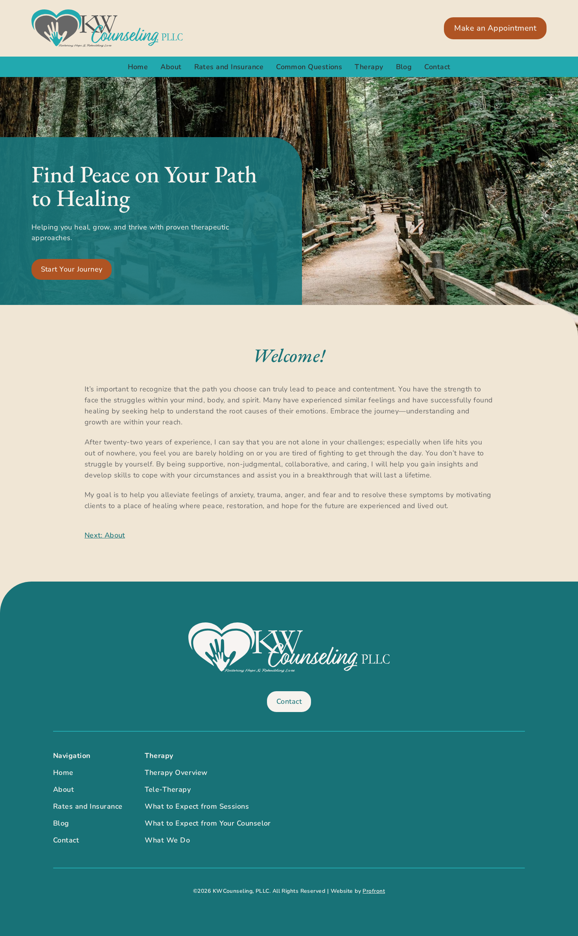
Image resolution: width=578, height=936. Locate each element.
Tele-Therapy (168, 789)
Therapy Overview (176, 772)
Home (138, 67)
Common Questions (309, 67)
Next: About (105, 535)
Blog (404, 67)
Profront (374, 891)
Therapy (369, 67)
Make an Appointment (495, 28)
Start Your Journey (72, 269)
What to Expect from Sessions (197, 806)
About (170, 67)
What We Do (167, 840)
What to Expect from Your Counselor (208, 823)
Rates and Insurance (229, 67)
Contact (437, 67)
